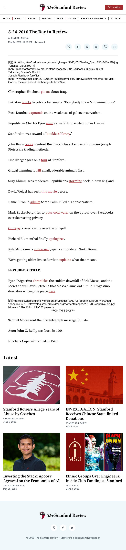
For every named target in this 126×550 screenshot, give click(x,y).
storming (75, 181)
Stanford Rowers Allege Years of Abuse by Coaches (31, 411)
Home (6, 18)
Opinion (47, 18)
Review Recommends (93, 18)
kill (38, 170)
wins (49, 123)
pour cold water (57, 212)
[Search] (4, 7)
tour (44, 160)
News (60, 18)
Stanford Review (13, 418)
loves (29, 144)
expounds (36, 112)
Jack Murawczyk (13, 485)
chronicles (40, 280)
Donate (115, 18)
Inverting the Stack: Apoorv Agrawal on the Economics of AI (31, 478)
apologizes (56, 238)
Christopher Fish (18, 38)
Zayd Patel (72, 485)
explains (65, 259)
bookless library (58, 133)
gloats (45, 91)
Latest (32, 18)
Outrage (14, 228)
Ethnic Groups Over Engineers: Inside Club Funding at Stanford (94, 478)
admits (35, 202)
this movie (49, 191)
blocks (26, 102)
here (52, 291)
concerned (41, 249)
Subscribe (114, 7)
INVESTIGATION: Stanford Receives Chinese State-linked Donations (92, 413)
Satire (72, 18)
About (19, 18)
